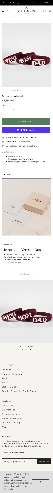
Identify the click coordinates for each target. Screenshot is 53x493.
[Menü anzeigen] (4, 11)
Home (4, 91)
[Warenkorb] (50, 10)
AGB (4, 427)
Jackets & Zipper (10, 387)
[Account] (44, 10)
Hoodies (6, 382)
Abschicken (44, 461)
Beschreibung (8, 152)
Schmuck (6, 370)
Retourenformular (11, 414)
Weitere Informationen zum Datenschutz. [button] (15, 487)
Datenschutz (8, 410)
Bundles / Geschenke (12, 374)
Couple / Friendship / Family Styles (19, 391)
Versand (7, 174)
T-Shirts (5, 378)
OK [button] (41, 482)
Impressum (7, 405)
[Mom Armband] (26, 311)
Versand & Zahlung (11, 422)
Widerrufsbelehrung (12, 418)
